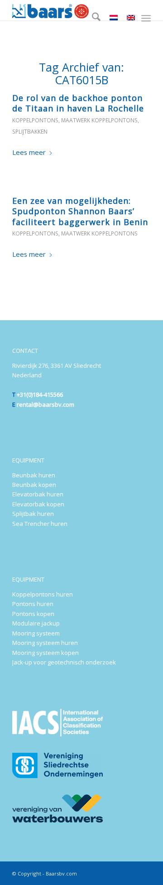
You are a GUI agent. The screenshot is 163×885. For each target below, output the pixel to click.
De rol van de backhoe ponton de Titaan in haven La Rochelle (78, 103)
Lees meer (29, 152)
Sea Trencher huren (39, 523)
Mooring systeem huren (45, 643)
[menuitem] (92, 18)
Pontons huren (32, 604)
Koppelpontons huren (42, 594)
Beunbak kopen (34, 485)
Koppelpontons (35, 120)
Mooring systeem (36, 633)
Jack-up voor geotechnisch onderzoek (64, 662)
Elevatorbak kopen (38, 504)
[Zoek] (92, 18)
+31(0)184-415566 (40, 394)
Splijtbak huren (33, 514)
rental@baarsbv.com (45, 404)
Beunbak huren (33, 475)
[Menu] (146, 18)
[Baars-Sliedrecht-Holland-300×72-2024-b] (67, 10)
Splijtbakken (30, 131)
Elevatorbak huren (37, 494)
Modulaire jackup (36, 623)
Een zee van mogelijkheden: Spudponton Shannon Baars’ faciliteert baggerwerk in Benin (80, 211)
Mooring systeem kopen (45, 653)
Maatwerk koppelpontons (99, 120)
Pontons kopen (33, 614)
